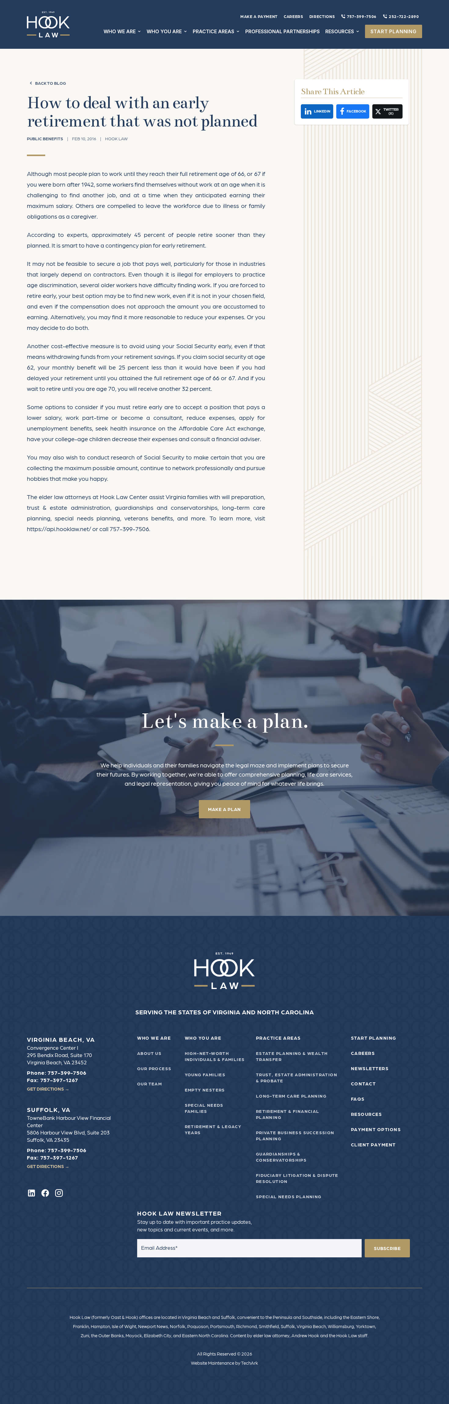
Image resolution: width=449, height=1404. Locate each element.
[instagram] (59, 1193)
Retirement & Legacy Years (213, 1129)
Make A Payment (259, 16)
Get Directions (48, 1088)
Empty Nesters (205, 1089)
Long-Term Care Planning (291, 1095)
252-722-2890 (404, 16)
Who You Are (203, 1038)
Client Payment (373, 1144)
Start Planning (373, 1038)
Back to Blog (50, 82)
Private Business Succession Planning (295, 1135)
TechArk (249, 1363)
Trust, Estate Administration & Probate (296, 1077)
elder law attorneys (65, 496)
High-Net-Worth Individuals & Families (215, 1056)
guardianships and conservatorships (166, 507)
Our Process (154, 1068)
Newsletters (370, 1068)
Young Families (205, 1074)
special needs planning (87, 518)
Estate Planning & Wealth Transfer (292, 1056)
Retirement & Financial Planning (287, 1114)
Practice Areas (278, 1038)
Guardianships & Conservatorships (281, 1156)
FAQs (358, 1099)
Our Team (149, 1083)
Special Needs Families (204, 1107)
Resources (366, 1114)
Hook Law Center (124, 496)
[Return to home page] (224, 970)
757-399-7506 (362, 16)
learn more (234, 518)
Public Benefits (45, 138)
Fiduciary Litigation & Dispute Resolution (297, 1178)
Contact (363, 1083)
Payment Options (376, 1129)
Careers (293, 16)
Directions (322, 16)
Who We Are (154, 1038)
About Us (149, 1053)
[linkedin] (31, 1193)
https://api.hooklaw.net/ (59, 528)
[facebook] (45, 1193)
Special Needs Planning (289, 1196)
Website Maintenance (212, 1363)
